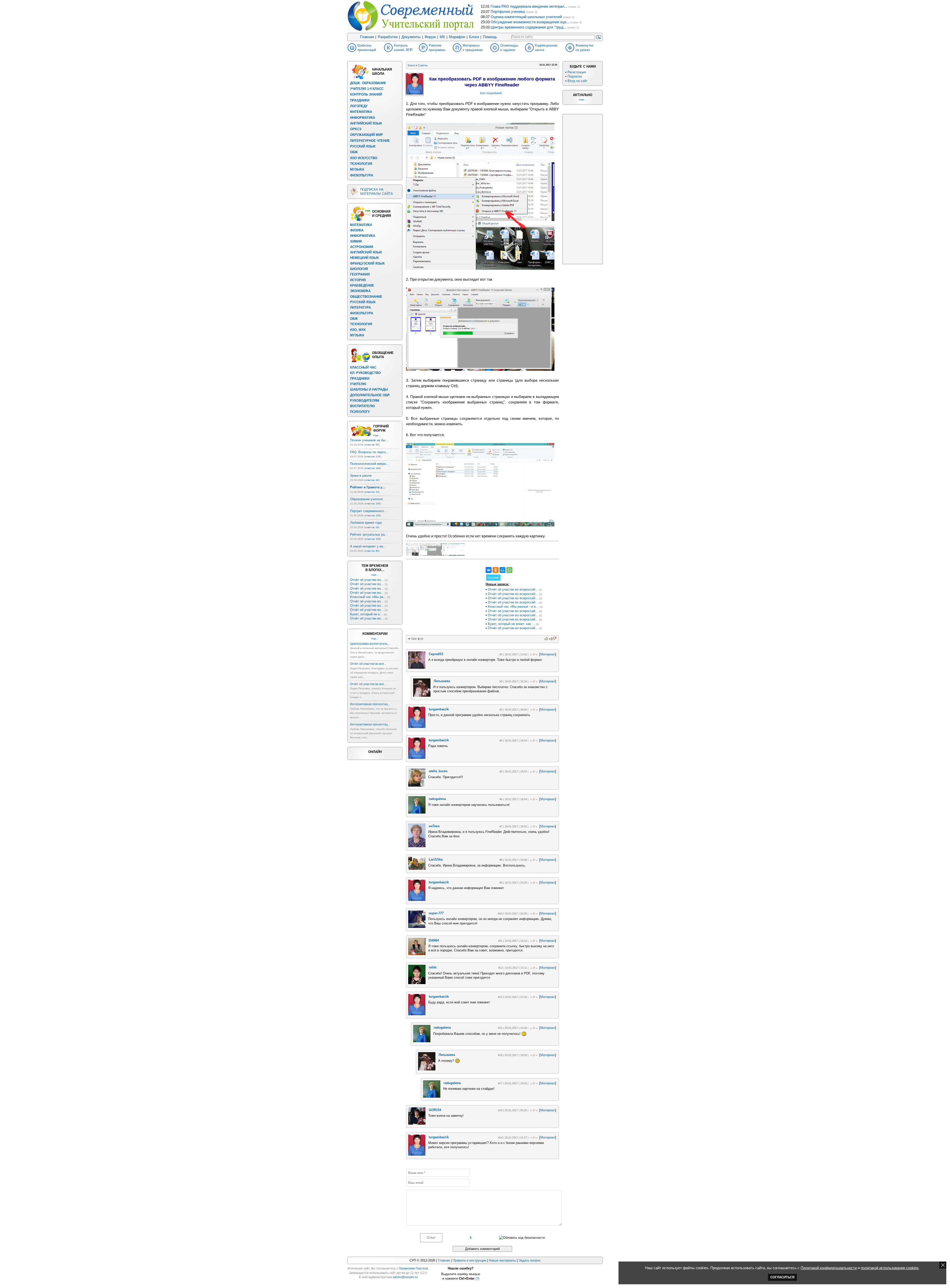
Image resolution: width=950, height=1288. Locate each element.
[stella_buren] (417, 785)
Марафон (457, 37)
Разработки (388, 37)
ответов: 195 (372, 503)
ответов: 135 (372, 456)
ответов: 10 (372, 492)
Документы (411, 37)
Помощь (490, 37)
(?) (477, 1278)
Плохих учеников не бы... (369, 440)
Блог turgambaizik (491, 93)
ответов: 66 (372, 550)
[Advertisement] (443, 598)
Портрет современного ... (369, 511)
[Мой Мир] (502, 570)
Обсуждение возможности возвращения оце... (530, 22)
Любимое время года (366, 522)
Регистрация (577, 72)
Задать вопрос (530, 1260)
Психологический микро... (369, 464)
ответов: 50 (372, 444)
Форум (430, 37)
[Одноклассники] (496, 570)
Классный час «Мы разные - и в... (513, 606)
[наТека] (417, 846)
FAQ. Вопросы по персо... (369, 452)
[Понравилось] (546, 638)
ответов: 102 (372, 515)
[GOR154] (417, 1123)
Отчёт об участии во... (367, 580)
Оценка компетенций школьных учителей (526, 17)
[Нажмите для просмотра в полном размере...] (480, 269)
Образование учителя (366, 499)
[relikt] (417, 983)
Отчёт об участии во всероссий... (513, 589)
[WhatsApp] (509, 570)
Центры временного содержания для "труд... (528, 27)
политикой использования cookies (890, 1268)
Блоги (474, 37)
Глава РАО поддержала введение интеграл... (529, 6)
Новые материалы (502, 1260)
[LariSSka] (417, 868)
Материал (547, 654)
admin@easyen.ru (405, 1277)
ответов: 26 (372, 527)
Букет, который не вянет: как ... (511, 624)
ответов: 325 (372, 539)
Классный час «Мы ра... (368, 597)
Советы (423, 65)
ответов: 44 (372, 480)
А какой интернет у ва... (368, 546)
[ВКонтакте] (489, 570)
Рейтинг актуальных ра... (369, 534)
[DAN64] (417, 954)
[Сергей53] (417, 667)
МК (442, 37)
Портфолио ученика (508, 12)
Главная (367, 37)
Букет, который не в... (366, 614)
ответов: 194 (372, 468)
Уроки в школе (361, 475)
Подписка (575, 76)
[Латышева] (421, 695)
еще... (376, 435)
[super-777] (417, 927)
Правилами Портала (413, 1268)
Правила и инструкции (469, 1260)
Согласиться (782, 1277)
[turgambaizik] (417, 727)
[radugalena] (417, 812)
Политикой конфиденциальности (829, 1268)
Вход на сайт (577, 81)
